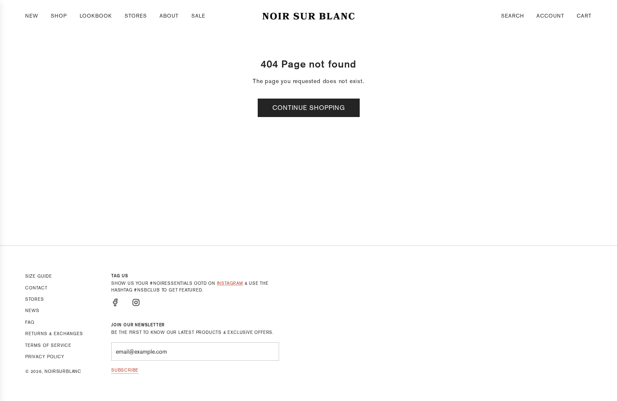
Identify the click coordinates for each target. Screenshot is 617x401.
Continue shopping (308, 107)
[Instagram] (136, 302)
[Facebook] (115, 302)
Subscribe (125, 370)
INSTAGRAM (230, 283)
